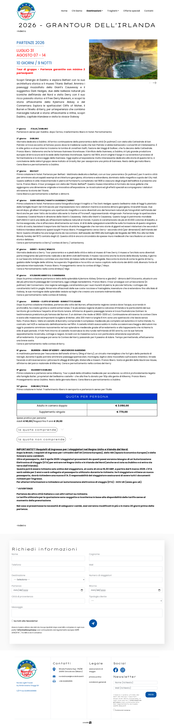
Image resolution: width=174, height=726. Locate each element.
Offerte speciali (131, 10)
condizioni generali (97, 682)
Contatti (148, 10)
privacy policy (95, 676)
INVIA (151, 694)
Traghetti (112, 10)
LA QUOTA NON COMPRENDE (41, 439)
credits (86, 722)
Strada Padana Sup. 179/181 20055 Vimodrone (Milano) (71, 670)
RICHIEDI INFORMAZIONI (93, 623)
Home (64, 10)
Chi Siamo (77, 10)
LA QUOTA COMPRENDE (37, 429)
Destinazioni (94, 10)
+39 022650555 (65, 681)
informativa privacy (26, 630)
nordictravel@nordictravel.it (71, 676)
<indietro (21, 31)
